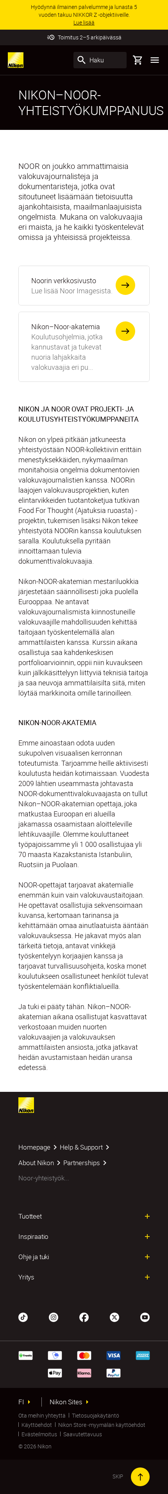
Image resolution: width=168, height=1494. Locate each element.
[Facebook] (84, 1316)
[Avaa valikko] (154, 60)
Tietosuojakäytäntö (95, 1415)
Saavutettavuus (82, 1434)
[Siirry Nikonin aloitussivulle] (15, 60)
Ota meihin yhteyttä (42, 1415)
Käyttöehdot (36, 1424)
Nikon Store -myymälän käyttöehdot (101, 1424)
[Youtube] (145, 1316)
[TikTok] (23, 1316)
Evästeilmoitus (39, 1434)
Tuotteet (30, 1216)
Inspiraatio (33, 1236)
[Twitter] (114, 1316)
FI (21, 1402)
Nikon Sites (66, 1402)
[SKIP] (140, 1476)
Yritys (26, 1277)
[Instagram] (53, 1316)
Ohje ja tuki (33, 1257)
